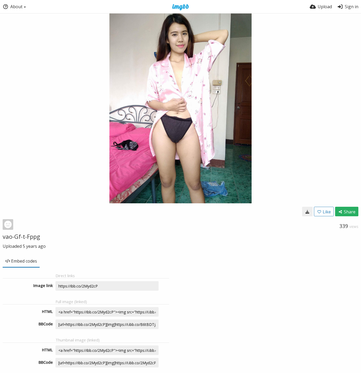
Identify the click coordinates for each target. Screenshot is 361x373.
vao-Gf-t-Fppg (21, 236)
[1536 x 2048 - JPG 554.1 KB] (307, 211)
